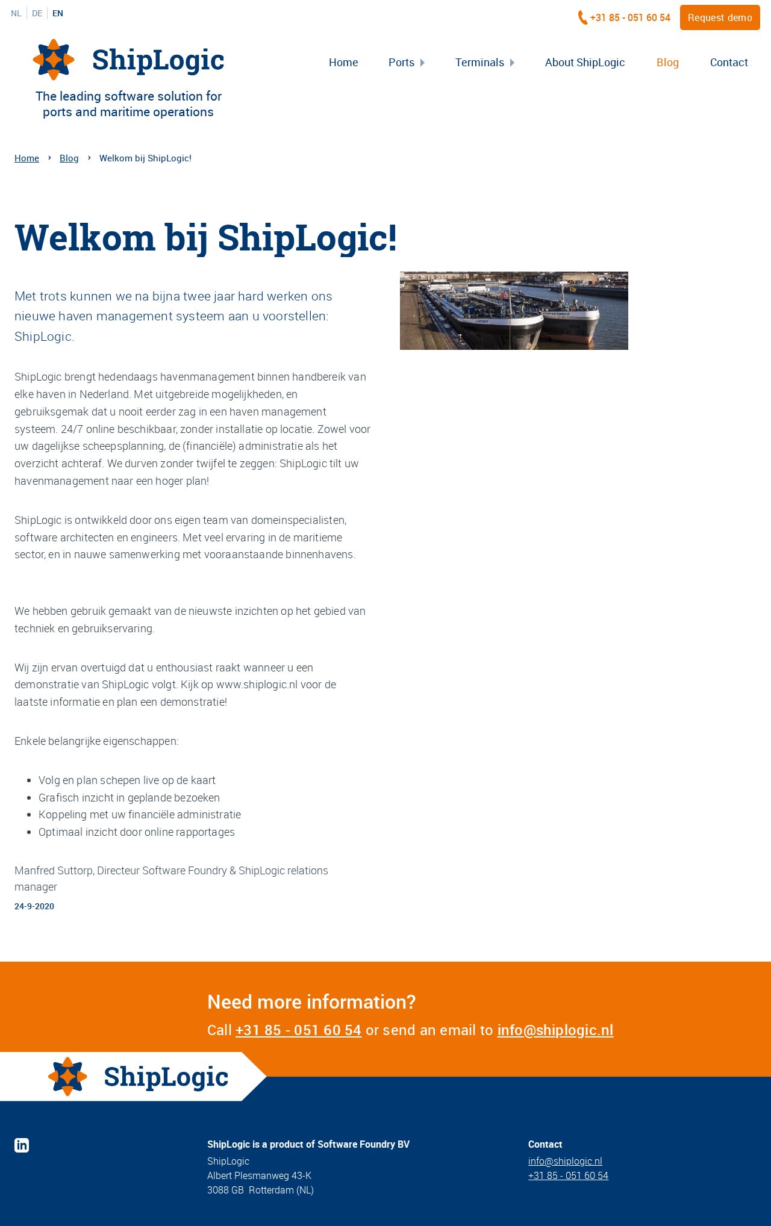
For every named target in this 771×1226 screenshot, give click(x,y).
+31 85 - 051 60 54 (630, 17)
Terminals (479, 62)
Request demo (720, 17)
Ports (401, 62)
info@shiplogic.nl (556, 1029)
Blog (668, 62)
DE (37, 13)
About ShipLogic (585, 62)
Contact (729, 62)
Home (343, 62)
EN (57, 13)
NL (16, 13)
